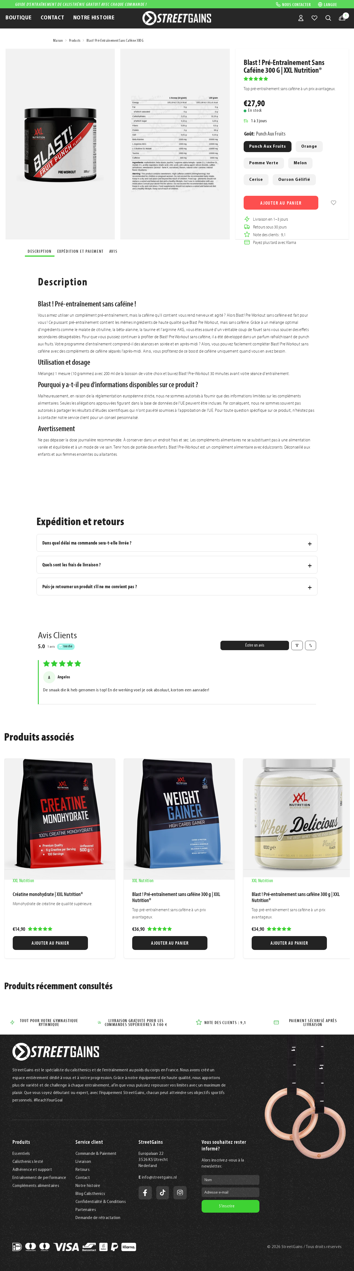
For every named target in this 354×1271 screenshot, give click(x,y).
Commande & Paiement (96, 1154)
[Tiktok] (162, 1192)
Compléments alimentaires (35, 1186)
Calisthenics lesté (27, 1162)
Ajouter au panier (281, 203)
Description (40, 251)
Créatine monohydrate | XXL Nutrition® (48, 894)
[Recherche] (328, 18)
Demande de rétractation (98, 1218)
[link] (333, 203)
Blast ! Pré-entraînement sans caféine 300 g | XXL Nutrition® (176, 897)
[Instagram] (180, 1192)
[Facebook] (145, 1192)
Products (74, 41)
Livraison (83, 1162)
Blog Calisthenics (90, 1194)
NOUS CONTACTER (296, 4)
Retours (83, 1170)
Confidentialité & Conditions (101, 1202)
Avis (113, 251)
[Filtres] (297, 645)
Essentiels (21, 1154)
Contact (83, 1178)
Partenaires (86, 1210)
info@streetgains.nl (159, 1177)
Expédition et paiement (80, 251)
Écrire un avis (254, 645)
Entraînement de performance (39, 1178)
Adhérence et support (32, 1170)
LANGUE (330, 4)
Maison (58, 41)
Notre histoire (88, 1186)
